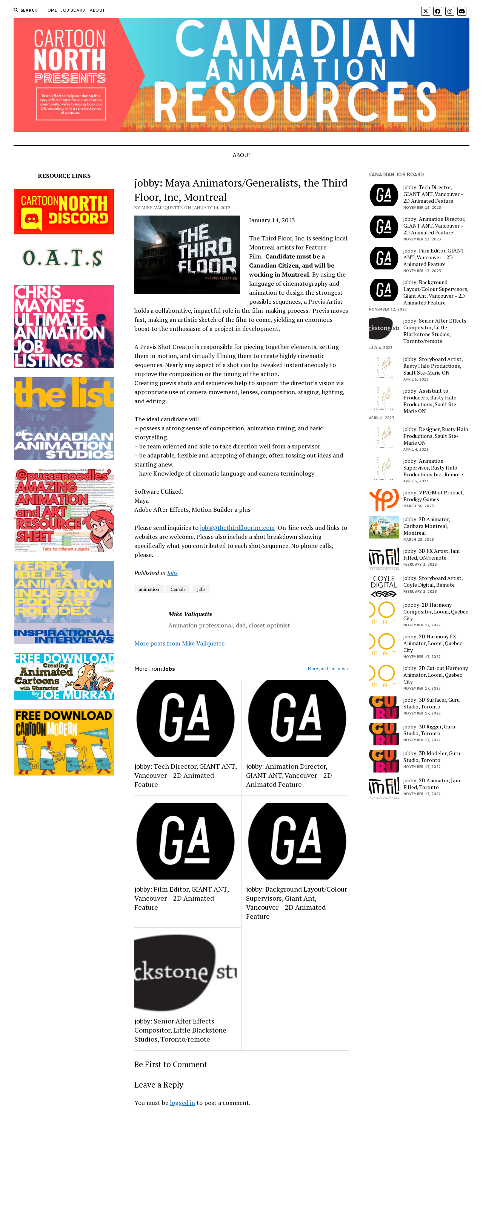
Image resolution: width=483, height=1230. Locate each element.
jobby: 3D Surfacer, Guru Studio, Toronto (431, 703)
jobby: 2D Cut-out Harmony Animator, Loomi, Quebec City (435, 675)
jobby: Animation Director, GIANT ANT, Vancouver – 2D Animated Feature (289, 775)
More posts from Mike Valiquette (179, 643)
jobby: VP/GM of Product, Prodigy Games (433, 496)
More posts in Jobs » (328, 668)
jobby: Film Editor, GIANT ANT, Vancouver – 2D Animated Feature (181, 898)
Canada (178, 589)
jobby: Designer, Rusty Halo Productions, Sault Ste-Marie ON (435, 436)
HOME (51, 10)
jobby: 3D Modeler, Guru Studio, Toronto (431, 756)
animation (149, 589)
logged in (182, 1102)
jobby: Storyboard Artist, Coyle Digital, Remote (433, 581)
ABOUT (97, 10)
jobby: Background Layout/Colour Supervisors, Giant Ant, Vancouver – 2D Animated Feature (296, 902)
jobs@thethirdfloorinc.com (237, 527)
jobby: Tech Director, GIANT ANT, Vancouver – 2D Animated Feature (185, 775)
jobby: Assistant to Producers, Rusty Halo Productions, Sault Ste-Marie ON (430, 401)
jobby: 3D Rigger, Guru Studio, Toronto (429, 730)
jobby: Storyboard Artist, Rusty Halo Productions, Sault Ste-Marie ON (433, 366)
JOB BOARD (73, 10)
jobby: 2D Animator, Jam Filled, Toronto (431, 784)
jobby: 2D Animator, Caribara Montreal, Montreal (426, 526)
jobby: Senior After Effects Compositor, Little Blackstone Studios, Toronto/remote (180, 1029)
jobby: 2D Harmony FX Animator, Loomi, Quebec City (432, 643)
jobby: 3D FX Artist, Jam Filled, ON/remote (431, 554)
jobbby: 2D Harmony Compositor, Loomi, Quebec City (435, 611)
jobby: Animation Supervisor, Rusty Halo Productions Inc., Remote (433, 467)
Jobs (172, 573)
